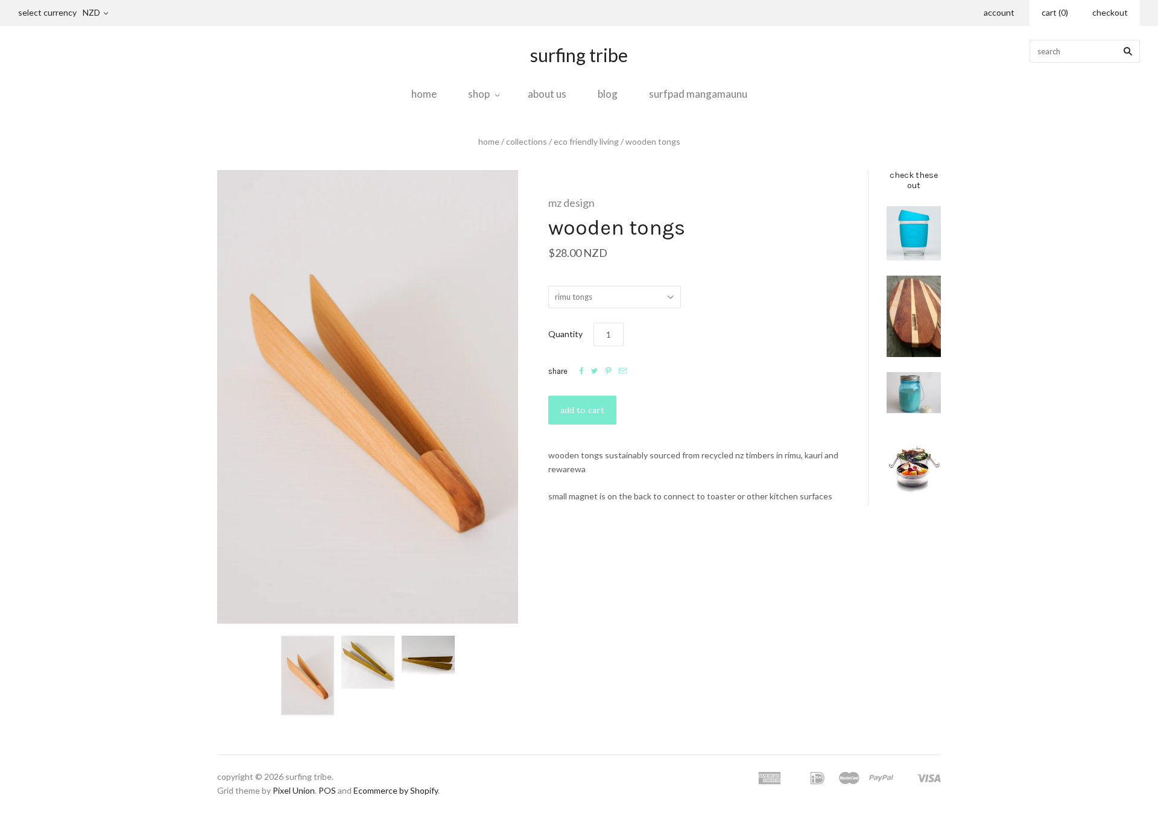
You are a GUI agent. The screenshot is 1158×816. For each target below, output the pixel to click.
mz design (571, 202)
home (424, 93)
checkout (1110, 12)
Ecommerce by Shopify (395, 790)
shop (479, 93)
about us (547, 93)
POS (327, 790)
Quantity (565, 334)
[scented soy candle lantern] (914, 392)
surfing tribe (579, 55)
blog (608, 93)
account (999, 12)
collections (526, 141)
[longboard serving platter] (914, 316)
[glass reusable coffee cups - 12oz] (914, 233)
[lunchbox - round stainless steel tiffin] (914, 466)
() (1055, 12)
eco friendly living (586, 141)
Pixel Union (294, 790)
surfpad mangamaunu (698, 93)
